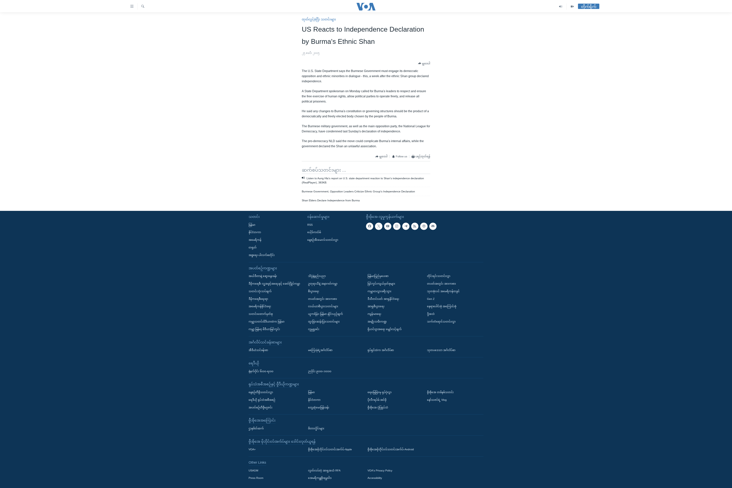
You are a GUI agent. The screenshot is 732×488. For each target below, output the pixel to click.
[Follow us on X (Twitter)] (378, 226)
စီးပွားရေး (313, 291)
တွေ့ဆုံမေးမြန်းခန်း (318, 407)
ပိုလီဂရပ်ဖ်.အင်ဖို (377, 399)
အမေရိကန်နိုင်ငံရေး (260, 306)
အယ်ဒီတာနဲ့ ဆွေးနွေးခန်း (263, 276)
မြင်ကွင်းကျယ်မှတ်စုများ (381, 283)
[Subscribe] (433, 226)
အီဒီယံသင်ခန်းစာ (258, 350)
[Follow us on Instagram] (396, 226)
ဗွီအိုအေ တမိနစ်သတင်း (440, 392)
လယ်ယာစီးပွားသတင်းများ (323, 306)
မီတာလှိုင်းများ (316, 428)
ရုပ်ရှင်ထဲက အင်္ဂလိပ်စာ (381, 350)
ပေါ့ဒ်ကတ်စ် (314, 232)
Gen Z (431, 298)
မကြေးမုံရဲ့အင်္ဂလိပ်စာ (320, 350)
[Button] (424, 63)
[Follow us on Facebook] (369, 226)
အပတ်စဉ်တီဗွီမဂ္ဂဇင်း (260, 407)
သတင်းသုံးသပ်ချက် (260, 291)
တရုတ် (253, 247)
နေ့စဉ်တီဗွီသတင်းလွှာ (261, 392)
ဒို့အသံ (431, 313)
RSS (310, 224)
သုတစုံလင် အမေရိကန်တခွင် (443, 291)
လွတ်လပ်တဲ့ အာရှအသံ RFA (324, 470)
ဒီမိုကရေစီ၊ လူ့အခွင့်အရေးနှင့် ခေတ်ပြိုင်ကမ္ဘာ (274, 283)
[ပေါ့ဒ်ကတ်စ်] (423, 226)
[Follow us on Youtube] (387, 226)
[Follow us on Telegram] (405, 226)
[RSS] (414, 226)
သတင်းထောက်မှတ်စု (261, 313)
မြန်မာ (252, 224)
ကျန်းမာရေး (374, 313)
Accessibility (375, 478)
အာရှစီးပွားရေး (376, 306)
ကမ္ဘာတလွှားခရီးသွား (379, 291)
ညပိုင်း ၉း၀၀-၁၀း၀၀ (319, 371)
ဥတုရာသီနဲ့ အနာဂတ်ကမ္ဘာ (322, 283)
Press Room (256, 478)
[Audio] (561, 6)
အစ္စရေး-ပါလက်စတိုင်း (262, 255)
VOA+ (252, 449)
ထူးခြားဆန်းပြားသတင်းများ (324, 321)
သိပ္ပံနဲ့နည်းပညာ (317, 276)
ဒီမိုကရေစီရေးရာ (258, 298)
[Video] (572, 6)
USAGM (253, 470)
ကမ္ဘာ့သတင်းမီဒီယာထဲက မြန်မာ (266, 321)
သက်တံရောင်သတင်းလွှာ (441, 321)
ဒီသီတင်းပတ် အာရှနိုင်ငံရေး (383, 298)
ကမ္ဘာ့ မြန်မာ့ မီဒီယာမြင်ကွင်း (264, 329)
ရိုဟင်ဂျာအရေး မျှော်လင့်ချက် (385, 329)
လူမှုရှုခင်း (313, 329)
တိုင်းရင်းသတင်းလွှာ (438, 276)
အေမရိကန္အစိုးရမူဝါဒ (319, 478)
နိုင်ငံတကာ (255, 232)
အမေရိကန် (255, 239)
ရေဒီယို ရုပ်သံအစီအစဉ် (262, 399)
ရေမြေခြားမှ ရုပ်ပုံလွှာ (380, 392)
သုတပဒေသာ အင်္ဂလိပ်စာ (441, 350)
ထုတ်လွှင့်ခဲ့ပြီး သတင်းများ (319, 19)
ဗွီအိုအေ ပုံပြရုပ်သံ (378, 407)
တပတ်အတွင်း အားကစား (322, 298)
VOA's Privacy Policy (380, 470)
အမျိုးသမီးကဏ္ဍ (377, 321)
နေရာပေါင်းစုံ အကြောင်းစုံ (441, 306)
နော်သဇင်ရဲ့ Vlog (437, 399)
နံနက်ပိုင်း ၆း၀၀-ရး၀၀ (261, 371)
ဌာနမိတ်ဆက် (256, 428)
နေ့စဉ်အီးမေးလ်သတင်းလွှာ (322, 239)
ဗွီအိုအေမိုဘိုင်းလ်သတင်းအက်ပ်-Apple (330, 449)
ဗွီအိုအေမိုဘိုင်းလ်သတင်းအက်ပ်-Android (391, 449)
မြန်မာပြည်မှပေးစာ (378, 276)
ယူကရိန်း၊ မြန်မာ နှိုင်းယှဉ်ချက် (325, 313)
